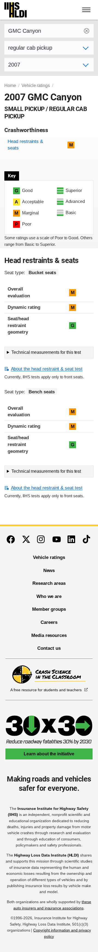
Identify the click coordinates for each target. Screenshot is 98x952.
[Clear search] (86, 31)
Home (10, 85)
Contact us (49, 648)
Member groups (49, 609)
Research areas (48, 583)
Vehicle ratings (36, 85)
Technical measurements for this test (46, 352)
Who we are (49, 596)
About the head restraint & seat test (46, 369)
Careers (49, 622)
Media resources (49, 635)
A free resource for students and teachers (45, 690)
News (49, 570)
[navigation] (86, 10)
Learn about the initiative (49, 754)
